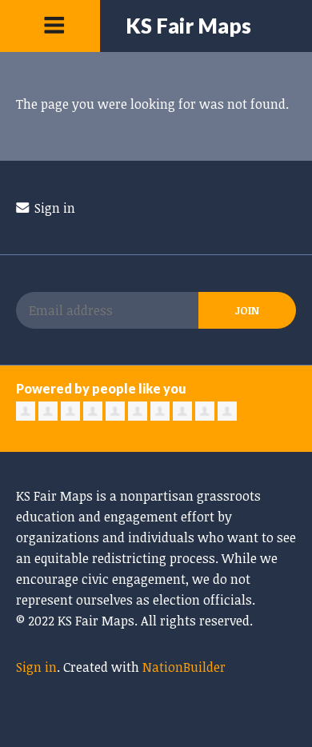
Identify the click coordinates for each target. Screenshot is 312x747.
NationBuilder (184, 667)
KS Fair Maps (188, 25)
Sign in (53, 208)
